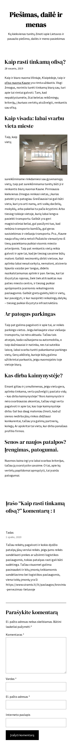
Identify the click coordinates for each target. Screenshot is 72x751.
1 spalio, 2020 (13, 537)
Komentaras (15, 634)
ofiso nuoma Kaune (17, 83)
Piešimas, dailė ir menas (36, 19)
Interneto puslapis (18, 715)
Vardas (11, 679)
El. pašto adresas (18, 697)
